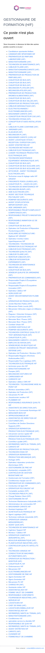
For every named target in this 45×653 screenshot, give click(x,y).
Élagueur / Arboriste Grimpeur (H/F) (22, 314)
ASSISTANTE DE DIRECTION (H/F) (22, 408)
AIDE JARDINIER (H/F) (17, 207)
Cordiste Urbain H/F (16, 325)
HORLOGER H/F (15, 293)
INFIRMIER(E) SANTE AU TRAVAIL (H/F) (24, 444)
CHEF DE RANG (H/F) (17, 605)
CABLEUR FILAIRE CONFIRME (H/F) (23, 127)
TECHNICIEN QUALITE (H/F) (20, 252)
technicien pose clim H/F (18, 366)
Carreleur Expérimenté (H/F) (19, 317)
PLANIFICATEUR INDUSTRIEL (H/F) (23, 543)
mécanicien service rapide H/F (20, 434)
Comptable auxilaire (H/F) (18, 491)
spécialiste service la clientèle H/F (21, 621)
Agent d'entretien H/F (16, 577)
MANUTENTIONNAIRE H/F (19, 369)
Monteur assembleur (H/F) (19, 390)
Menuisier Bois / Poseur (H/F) (20, 319)
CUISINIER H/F (14, 634)
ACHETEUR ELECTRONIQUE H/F (22, 512)
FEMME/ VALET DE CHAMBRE (20, 592)
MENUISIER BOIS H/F (17, 413)
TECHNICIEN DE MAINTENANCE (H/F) (24, 64)
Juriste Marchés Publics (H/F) (20, 304)
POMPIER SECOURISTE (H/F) (20, 200)
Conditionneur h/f (15, 618)
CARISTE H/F (13, 447)
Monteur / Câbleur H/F (17, 533)
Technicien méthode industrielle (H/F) (23, 517)
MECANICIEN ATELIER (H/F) (20, 90)
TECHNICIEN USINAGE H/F (19, 551)
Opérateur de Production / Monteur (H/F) (24, 353)
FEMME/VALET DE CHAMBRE (20, 637)
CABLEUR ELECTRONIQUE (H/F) (22, 150)
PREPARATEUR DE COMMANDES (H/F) (24, 278)
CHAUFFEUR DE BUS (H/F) (19, 80)
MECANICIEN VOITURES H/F (20, 374)
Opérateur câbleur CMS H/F (19, 382)
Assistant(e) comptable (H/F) (19, 470)
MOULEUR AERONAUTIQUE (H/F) (22, 540)
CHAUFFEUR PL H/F (16, 564)
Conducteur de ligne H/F (18, 486)
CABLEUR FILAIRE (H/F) (18, 67)
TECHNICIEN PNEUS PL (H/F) (20, 494)
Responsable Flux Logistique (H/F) (22, 361)
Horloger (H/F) (14, 460)
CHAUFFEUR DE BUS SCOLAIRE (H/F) (24, 166)
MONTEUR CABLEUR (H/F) (19, 257)
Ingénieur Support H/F (17, 530)
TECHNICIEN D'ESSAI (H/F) (19, 119)
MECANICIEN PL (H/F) (17, 135)
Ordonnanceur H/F (15, 566)
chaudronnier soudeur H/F (18, 397)
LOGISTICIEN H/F (15, 603)
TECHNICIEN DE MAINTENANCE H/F (23, 187)
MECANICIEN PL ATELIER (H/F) (21, 88)
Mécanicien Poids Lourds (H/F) (20, 306)
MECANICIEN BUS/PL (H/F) (19, 189)
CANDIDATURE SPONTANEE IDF (21, 54)
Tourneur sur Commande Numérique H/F (24, 410)
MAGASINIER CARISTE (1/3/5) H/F (22, 137)
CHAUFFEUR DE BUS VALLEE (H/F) (23, 101)
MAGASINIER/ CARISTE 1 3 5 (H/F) (22, 340)
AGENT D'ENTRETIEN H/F (19, 145)
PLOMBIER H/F (14, 400)
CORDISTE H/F (14, 379)
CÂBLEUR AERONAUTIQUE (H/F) (22, 106)
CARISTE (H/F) (14, 631)
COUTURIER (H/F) (16, 421)
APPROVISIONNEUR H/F (18, 416)
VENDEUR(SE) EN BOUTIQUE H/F (22, 345)
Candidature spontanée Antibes (20, 51)
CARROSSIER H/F (15, 377)
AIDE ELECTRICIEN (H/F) (18, 192)
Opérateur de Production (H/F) (20, 392)
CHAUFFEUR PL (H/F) (17, 338)
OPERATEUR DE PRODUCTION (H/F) (23, 103)
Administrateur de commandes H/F (22, 504)
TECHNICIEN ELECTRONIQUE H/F (22, 364)
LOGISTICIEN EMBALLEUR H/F (21, 608)
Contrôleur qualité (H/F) (17, 442)
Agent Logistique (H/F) (17, 514)
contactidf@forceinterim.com (35, 648)
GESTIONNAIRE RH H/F (18, 499)
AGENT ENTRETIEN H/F (18, 629)
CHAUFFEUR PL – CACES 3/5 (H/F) (22, 184)
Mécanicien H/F (14, 569)
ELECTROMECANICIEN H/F (19, 572)
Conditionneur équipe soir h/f (19, 481)
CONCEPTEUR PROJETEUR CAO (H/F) (24, 116)
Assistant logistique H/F (17, 509)
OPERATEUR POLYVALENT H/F (21, 488)
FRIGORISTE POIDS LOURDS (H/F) (23, 181)
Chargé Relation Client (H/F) (19, 496)
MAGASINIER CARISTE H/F (19, 507)
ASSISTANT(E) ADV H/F (18, 590)
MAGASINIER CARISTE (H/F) (20, 114)
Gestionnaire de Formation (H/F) (21, 478)
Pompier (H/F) (14, 371)
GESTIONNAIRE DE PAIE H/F (20, 468)
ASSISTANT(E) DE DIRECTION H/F (22, 418)
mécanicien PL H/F (15, 395)
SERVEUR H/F (14, 600)
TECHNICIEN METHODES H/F (20, 148)
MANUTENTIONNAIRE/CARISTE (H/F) (23, 70)
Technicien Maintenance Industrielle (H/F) (24, 501)
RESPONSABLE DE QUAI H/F (20, 624)
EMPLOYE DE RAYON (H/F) (19, 343)
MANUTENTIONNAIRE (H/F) (19, 62)
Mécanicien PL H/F (15, 582)
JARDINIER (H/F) (15, 129)
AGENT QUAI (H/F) (16, 525)
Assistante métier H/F (17, 587)
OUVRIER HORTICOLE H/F (19, 327)
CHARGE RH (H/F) (16, 585)
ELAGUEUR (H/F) (15, 132)
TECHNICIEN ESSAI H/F (18, 452)
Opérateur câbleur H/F (17, 291)
